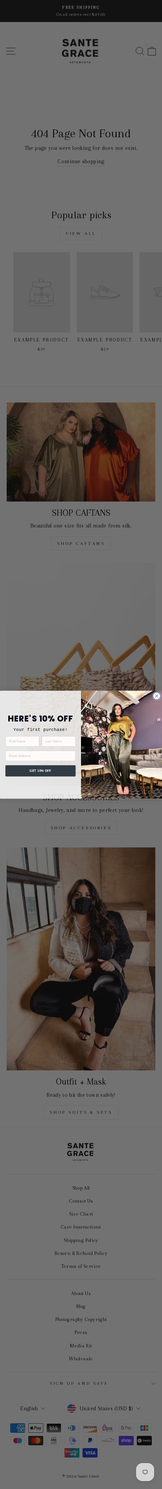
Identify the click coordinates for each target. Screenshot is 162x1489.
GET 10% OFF (40, 770)
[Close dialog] (156, 695)
